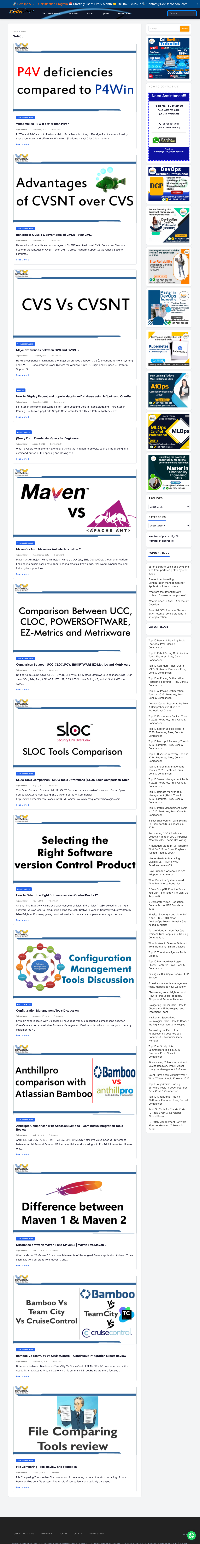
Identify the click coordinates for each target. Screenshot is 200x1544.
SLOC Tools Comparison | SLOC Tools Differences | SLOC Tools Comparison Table (72, 780)
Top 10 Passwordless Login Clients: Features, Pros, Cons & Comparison (166, 965)
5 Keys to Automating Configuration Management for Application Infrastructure (166, 583)
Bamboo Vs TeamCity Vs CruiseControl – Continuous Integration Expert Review (71, 1356)
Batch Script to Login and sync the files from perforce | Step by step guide (168, 570)
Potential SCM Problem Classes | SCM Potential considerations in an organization (167, 614)
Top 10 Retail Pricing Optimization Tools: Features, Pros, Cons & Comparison (168, 657)
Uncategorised (23, 432)
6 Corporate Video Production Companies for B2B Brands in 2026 (166, 905)
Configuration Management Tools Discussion (47, 1010)
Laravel (20, 390)
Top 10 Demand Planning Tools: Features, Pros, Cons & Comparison (167, 644)
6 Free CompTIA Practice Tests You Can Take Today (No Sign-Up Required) (168, 893)
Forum (63, 1533)
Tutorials (46, 1533)
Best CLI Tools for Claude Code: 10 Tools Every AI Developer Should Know (167, 1113)
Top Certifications (23, 1533)
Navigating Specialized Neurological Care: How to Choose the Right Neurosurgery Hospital (168, 1021)
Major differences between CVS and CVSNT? (47, 350)
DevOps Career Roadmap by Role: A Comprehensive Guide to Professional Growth (168, 707)
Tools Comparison (25, 118)
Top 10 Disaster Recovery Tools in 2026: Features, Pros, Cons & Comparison (168, 758)
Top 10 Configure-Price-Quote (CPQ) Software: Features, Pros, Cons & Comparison (167, 669)
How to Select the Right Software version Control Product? (57, 895)
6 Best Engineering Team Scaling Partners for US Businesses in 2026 (167, 824)
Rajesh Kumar (21, 129)
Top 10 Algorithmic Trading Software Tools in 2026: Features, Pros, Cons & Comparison (168, 1088)
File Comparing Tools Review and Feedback (46, 1467)
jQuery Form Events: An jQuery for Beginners (47, 438)
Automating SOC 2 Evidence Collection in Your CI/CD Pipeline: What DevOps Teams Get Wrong (167, 837)
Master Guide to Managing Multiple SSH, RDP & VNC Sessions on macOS (164, 862)
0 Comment (56, 129)
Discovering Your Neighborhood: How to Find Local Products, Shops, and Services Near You (167, 996)
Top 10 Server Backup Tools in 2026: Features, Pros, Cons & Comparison (166, 732)
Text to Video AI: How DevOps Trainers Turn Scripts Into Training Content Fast (168, 934)
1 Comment (54, 1472)
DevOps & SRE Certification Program (43, 4)
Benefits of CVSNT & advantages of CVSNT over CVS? (54, 235)
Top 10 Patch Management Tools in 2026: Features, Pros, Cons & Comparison (167, 811)
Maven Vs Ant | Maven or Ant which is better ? (48, 549)
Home (15, 31)
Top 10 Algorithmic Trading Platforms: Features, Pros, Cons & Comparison (168, 1100)
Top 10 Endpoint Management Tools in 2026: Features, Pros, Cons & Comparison (166, 770)
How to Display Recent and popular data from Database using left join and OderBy (73, 396)
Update (78, 1533)
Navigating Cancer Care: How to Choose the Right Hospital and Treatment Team (167, 1008)
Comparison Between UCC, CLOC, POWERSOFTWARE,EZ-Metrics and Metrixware (73, 664)
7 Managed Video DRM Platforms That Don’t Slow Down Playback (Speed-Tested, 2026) (168, 849)
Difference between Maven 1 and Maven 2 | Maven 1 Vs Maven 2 (61, 1245)
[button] (191, 1535)
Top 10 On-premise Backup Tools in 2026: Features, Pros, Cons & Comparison (167, 720)
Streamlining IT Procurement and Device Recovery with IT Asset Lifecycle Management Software (167, 1066)
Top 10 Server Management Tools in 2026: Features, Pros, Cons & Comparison (168, 783)
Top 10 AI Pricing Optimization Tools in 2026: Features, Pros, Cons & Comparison (166, 694)
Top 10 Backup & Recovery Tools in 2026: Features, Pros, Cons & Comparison (168, 745)
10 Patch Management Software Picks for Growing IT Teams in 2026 (167, 1125)
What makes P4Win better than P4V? (42, 124)
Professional (96, 1533)
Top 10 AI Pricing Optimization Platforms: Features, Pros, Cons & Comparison (168, 682)
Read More (22, 144)
